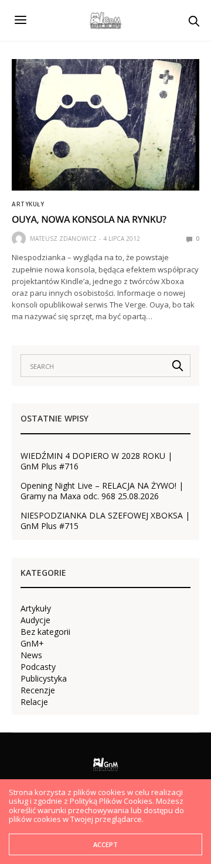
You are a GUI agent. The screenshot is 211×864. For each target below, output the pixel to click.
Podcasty (38, 667)
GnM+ (32, 644)
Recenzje (38, 690)
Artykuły (28, 204)
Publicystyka (44, 679)
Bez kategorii (45, 632)
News (31, 655)
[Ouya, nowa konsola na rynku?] (105, 125)
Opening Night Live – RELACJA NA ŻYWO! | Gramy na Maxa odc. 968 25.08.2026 (102, 491)
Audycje (35, 620)
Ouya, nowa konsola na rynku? (89, 219)
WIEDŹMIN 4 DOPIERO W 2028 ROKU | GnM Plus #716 (96, 461)
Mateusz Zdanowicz (63, 238)
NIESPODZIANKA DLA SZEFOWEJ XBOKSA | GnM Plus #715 (105, 520)
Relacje (34, 702)
